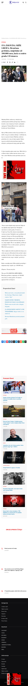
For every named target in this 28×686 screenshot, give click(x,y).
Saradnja (3, 666)
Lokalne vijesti (4, 606)
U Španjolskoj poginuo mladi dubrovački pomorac (15, 591)
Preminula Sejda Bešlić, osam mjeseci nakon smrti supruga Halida (12, 489)
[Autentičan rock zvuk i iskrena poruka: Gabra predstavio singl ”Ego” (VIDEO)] (14, 435)
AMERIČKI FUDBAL (6, 644)
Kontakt (3, 664)
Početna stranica (4, 38)
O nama (3, 659)
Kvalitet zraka (4, 618)
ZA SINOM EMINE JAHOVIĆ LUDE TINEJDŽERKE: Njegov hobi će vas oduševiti (14, 311)
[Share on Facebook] (7, 62)
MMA (2, 649)
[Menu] (2, 2)
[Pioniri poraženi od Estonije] (14, 539)
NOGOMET (4, 630)
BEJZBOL (3, 647)
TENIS (3, 633)
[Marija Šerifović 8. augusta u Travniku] (14, 457)
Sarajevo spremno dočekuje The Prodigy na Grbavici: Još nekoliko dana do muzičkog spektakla (12, 399)
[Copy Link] (12, 62)
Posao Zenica (4, 621)
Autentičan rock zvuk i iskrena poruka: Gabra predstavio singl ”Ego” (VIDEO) (13, 445)
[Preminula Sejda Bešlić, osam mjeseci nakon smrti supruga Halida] (14, 478)
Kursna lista (3, 611)
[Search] (23, 2)
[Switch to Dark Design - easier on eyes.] (26, 2)
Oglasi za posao (4, 609)
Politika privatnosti (5, 673)
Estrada (3, 42)
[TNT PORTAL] (14, 2)
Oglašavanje (4, 668)
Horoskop (3, 616)
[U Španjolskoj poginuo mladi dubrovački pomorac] (14, 582)
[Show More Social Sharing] (17, 62)
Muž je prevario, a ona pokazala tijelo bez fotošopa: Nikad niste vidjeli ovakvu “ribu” (15, 295)
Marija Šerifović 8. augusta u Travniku (11, 467)
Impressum (3, 661)
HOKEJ (3, 640)
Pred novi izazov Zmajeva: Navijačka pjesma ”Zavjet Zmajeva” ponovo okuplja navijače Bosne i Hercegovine (13, 423)
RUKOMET (3, 637)
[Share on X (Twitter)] (10, 62)
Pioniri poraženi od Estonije (10, 548)
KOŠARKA (3, 635)
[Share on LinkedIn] (15, 62)
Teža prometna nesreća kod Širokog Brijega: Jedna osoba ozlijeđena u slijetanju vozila (14, 569)
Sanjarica (3, 613)
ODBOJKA (3, 642)
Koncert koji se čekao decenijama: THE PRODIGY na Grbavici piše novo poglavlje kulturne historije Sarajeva (12, 512)
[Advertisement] (14, 21)
